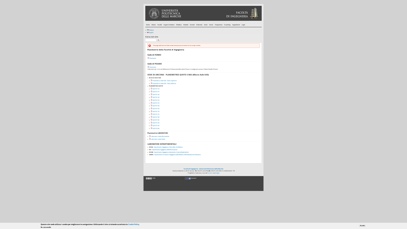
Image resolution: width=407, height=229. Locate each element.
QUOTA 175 (156, 114)
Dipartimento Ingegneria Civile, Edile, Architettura (168, 147)
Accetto (362, 225)
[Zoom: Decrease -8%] (149, 178)
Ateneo (153, 25)
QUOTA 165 (156, 108)
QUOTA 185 (156, 120)
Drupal (217, 173)
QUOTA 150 (156, 100)
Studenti (185, 25)
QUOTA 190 (156, 123)
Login (243, 25)
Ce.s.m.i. (210, 173)
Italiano (151, 30)
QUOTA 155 (156, 103)
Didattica (179, 25)
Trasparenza (218, 25)
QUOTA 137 (156, 91)
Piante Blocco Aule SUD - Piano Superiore (165, 80)
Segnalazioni (236, 25)
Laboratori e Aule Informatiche (160, 136)
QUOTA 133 (156, 89)
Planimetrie (152, 58)
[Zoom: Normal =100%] (151, 178)
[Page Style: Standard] (190, 178)
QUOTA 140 (156, 94)
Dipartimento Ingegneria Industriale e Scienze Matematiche (171, 152)
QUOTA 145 (156, 97)
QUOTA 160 (156, 106)
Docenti (192, 25)
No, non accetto (46, 227)
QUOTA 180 (156, 117)
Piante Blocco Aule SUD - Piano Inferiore (164, 83)
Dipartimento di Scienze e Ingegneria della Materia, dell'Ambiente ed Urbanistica (177, 154)
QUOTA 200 (156, 128)
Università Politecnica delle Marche (211, 169)
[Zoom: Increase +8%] (147, 178)
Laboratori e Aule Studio (158, 139)
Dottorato (199, 25)
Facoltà (160, 25)
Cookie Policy (133, 224)
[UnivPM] (203, 20)
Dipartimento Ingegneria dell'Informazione (164, 149)
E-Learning (227, 25)
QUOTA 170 (156, 111)
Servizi (211, 25)
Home (148, 25)
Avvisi (205, 25)
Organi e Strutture (169, 25)
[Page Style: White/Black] (186, 178)
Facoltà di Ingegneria (191, 169)
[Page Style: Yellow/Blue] (188, 178)
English (151, 32)
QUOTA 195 (156, 125)
